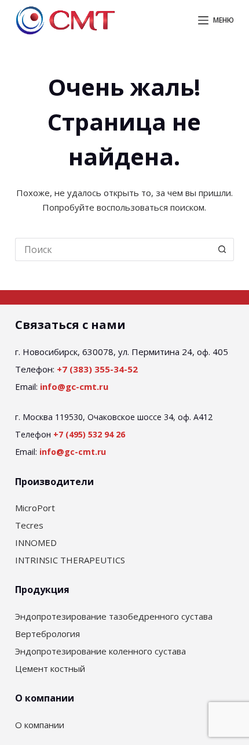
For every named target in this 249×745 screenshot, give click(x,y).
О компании (39, 724)
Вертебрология (47, 633)
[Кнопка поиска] (222, 249)
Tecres (29, 525)
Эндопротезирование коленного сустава (100, 651)
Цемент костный (50, 668)
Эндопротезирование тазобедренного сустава (114, 616)
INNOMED (36, 542)
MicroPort (35, 507)
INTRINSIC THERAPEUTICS (70, 560)
